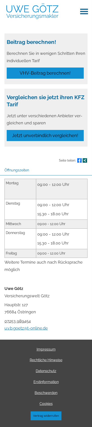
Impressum (46, 349)
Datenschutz (46, 371)
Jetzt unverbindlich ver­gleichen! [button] (45, 135)
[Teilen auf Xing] (85, 160)
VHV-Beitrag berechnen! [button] (45, 73)
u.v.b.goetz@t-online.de (26, 328)
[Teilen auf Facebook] (79, 160)
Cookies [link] (46, 404)
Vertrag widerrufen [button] (46, 415)
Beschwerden (46, 393)
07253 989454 (17, 321)
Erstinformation (46, 382)
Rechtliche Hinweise (46, 360)
